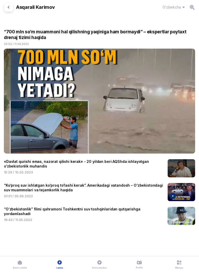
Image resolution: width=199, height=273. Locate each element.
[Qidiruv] (192, 7)
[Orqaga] (8, 7)
